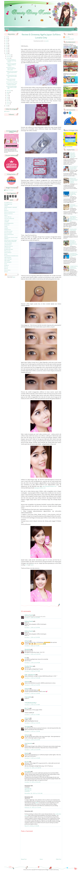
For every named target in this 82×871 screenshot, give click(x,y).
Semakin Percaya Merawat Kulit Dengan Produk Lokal (73, 194)
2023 (7, 40)
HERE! (36, 802)
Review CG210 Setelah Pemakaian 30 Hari (10, 80)
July (7, 93)
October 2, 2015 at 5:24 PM (32, 685)
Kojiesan (6, 236)
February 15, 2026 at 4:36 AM (33, 807)
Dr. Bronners (6, 224)
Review (5, 254)
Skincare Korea (7, 270)
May (7, 97)
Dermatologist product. (9, 223)
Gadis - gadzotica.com (30, 674)
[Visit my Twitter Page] (70, 113)
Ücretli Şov (27, 791)
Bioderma (6, 210)
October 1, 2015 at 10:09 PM (32, 654)
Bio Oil (5, 209)
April (8, 98)
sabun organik (7, 260)
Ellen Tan (27, 708)
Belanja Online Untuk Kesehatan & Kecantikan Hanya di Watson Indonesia (74, 180)
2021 (7, 43)
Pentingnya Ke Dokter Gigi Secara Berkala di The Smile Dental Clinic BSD (74, 218)
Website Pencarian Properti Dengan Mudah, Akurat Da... (11, 72)
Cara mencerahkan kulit (9, 218)
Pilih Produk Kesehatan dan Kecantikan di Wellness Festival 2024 (73, 243)
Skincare (6, 268)
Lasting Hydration (8, 244)
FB (27, 565)
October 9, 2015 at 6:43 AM (32, 758)
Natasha (27, 753)
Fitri (25, 657)
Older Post (58, 859)
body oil (5, 215)
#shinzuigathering (8, 204)
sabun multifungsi (8, 259)
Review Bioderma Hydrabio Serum (11, 255)
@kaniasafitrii (7, 111)
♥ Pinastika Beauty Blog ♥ (31, 702)
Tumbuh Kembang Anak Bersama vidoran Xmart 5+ (73, 267)
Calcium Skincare (7, 216)
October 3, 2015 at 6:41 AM (32, 704)
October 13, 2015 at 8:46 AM (33, 782)
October (8, 58)
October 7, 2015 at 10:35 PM (32, 749)
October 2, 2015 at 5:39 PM (32, 693)
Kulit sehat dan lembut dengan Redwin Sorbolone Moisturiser (10, 241)
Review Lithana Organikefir (11, 81)
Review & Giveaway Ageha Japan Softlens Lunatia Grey (11, 87)
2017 (7, 50)
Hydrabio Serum (7, 229)
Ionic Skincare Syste (8, 231)
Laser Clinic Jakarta (8, 243)
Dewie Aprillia (28, 697)
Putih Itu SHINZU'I (7, 252)
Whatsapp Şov (28, 790)
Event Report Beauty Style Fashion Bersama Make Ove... (11, 76)
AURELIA (6, 205)
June (8, 95)
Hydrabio (6, 228)
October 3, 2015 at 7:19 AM (32, 714)
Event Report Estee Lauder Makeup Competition (11, 84)
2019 (7, 46)
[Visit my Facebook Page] (64, 113)
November (9, 56)
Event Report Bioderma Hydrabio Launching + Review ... (11, 61)
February (8, 102)
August (8, 92)
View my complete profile (68, 39)
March (8, 100)
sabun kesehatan (7, 257)
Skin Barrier (6, 265)
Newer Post (24, 859)
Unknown (27, 641)
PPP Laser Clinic (7, 251)
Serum (5, 263)
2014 (7, 105)
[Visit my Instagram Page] (67, 113)
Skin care (6, 266)
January (8, 103)
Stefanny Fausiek (29, 615)
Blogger (13, 277)
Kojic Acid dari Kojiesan (9, 234)
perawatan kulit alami (8, 249)
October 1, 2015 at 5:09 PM (32, 627)
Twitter (32, 565)
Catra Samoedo (28, 743)
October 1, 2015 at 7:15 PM (32, 645)
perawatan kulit (7, 247)
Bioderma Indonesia (8, 213)
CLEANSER (6, 221)
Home (7, 29)
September (9, 90)
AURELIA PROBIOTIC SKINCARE (10, 207)
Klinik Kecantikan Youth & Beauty (73, 230)
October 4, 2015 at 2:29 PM (32, 731)
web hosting (56, 869)
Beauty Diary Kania (27, 869)
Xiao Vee (27, 761)
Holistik (5, 226)
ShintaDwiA (27, 649)
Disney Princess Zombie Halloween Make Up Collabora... (11, 64)
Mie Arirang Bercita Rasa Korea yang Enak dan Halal (74, 167)
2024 (7, 38)
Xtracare (6, 271)
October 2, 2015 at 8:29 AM (32, 662)
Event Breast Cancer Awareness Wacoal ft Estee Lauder (11, 68)
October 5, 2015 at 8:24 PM (32, 739)
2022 (7, 41)
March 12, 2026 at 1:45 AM (32, 826)
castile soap (6, 220)
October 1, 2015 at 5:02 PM (32, 617)
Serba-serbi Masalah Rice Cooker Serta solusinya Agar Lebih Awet (73, 155)
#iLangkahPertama (8, 202)
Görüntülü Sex (28, 788)
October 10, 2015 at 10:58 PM (33, 768)
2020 (7, 45)
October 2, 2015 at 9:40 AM (32, 678)
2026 (7, 37)
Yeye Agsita (27, 726)
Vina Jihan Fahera (29, 666)
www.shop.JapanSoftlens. (49, 486)
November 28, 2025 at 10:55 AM (34, 793)
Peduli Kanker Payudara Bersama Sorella (73, 206)
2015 (7, 53)
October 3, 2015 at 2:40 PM (32, 723)
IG (25, 565)
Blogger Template (49, 869)
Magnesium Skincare (8, 246)
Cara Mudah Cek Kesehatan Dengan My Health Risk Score (74, 255)
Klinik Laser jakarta (8, 232)
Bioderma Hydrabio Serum (9, 212)
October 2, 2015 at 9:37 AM (32, 671)
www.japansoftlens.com (40, 488)
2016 (7, 51)
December (9, 55)
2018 (7, 48)
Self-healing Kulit (7, 262)
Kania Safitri (27, 771)
